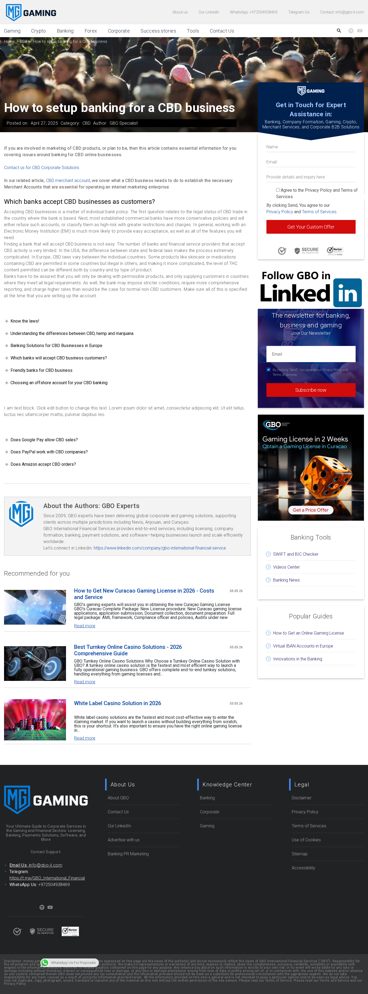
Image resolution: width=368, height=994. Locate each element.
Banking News (286, 580)
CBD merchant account (68, 180)
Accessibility (303, 867)
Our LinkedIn (209, 12)
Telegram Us (299, 12)
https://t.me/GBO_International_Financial (47, 878)
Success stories (158, 31)
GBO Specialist (124, 123)
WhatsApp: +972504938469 (253, 12)
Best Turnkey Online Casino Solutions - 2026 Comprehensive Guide (128, 650)
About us (180, 12)
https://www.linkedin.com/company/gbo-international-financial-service (160, 548)
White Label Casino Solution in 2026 (117, 703)
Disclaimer (301, 797)
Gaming (12, 31)
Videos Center (286, 567)
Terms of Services (319, 211)
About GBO (118, 797)
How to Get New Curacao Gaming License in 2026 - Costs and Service (144, 593)
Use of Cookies (306, 839)
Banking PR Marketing (128, 853)
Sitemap (300, 853)
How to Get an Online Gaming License (308, 633)
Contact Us (222, 31)
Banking (65, 31)
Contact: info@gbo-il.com (342, 12)
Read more (84, 625)
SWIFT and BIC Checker (295, 554)
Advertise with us (124, 839)
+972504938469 (54, 884)
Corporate (119, 31)
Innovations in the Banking (297, 659)
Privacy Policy (279, 211)
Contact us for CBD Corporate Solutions (41, 167)
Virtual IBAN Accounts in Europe (303, 646)
